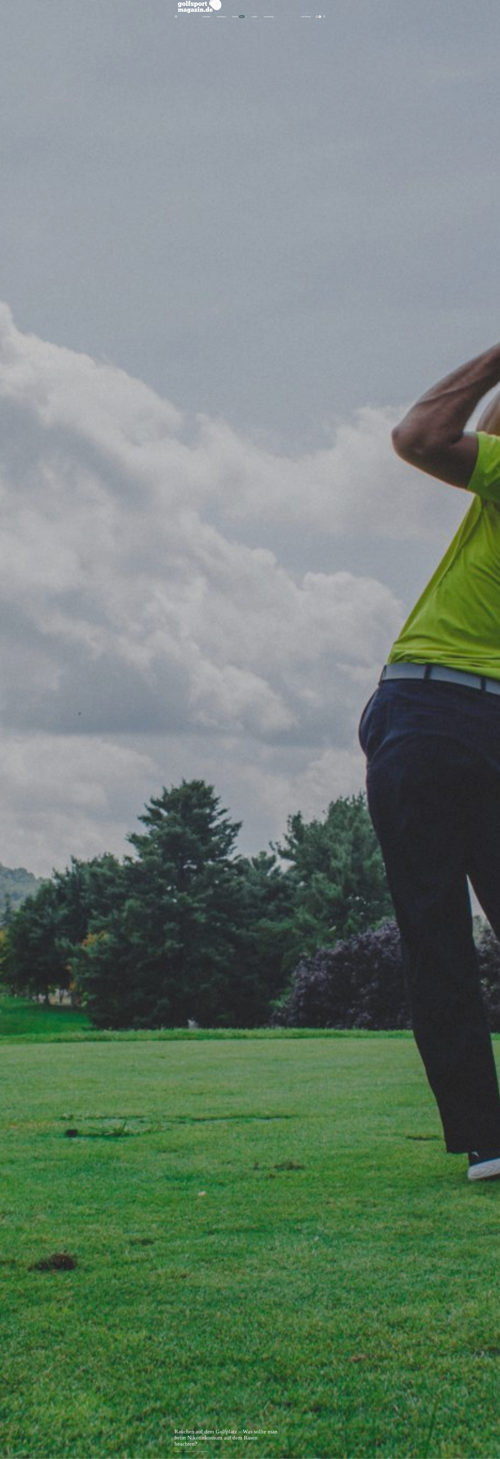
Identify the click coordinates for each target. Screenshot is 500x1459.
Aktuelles (206, 16)
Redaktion (178, 1451)
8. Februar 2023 (189, 1451)
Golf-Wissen (306, 16)
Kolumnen (221, 16)
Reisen (237, 16)
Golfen (254, 16)
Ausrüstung (268, 16)
